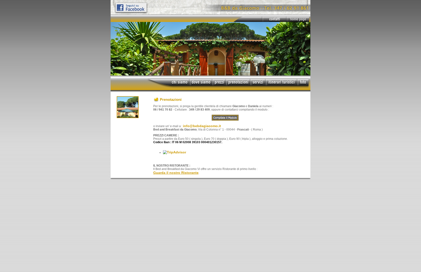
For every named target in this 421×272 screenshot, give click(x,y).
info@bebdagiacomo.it (202, 126)
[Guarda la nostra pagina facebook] (210, 13)
